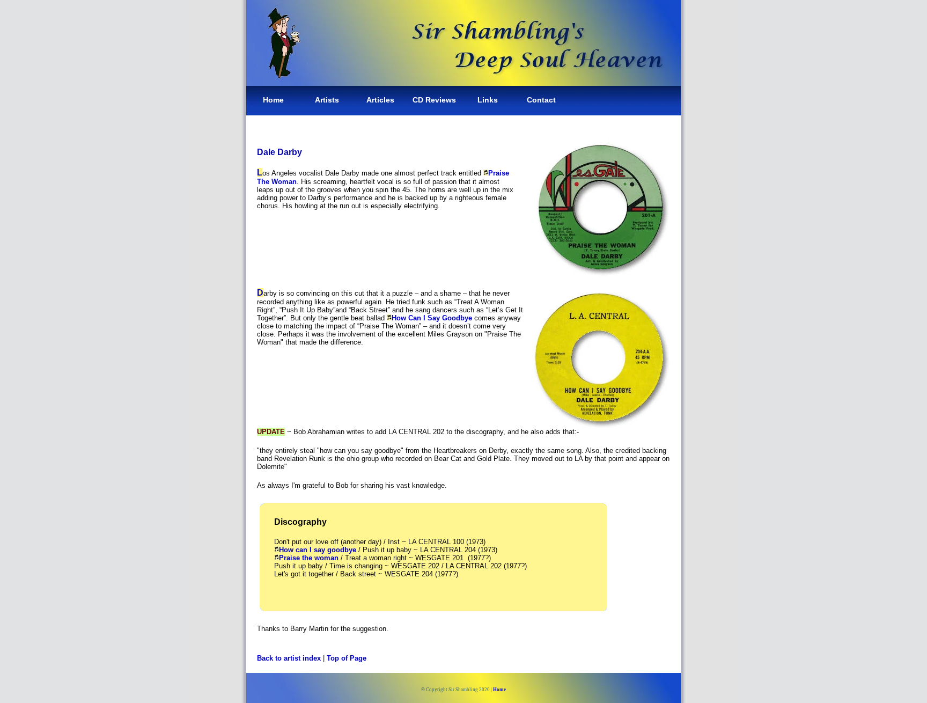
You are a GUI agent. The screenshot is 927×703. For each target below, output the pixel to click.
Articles (380, 100)
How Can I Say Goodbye (432, 318)
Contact (541, 100)
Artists (327, 100)
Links (487, 100)
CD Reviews (434, 100)
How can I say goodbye (317, 550)
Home (273, 100)
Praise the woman (309, 558)
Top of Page (346, 658)
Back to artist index (289, 658)
